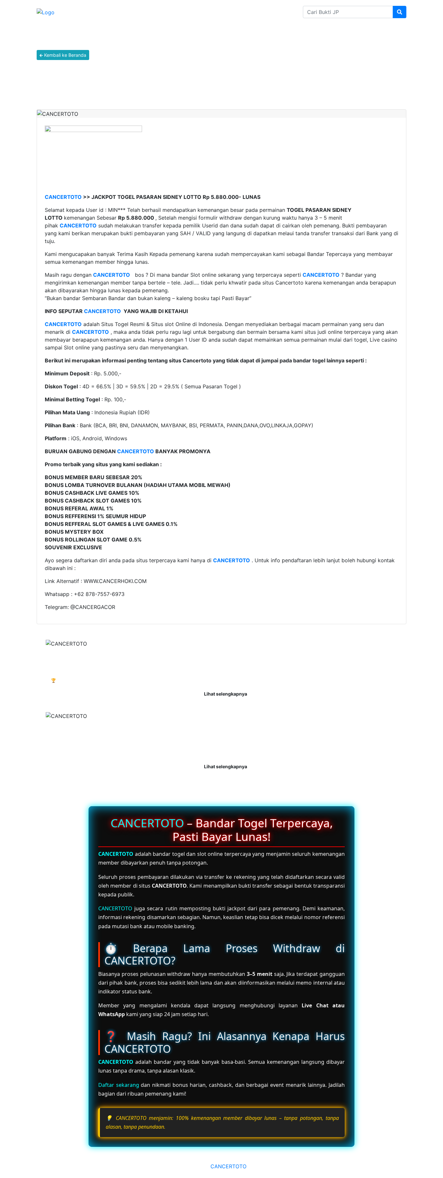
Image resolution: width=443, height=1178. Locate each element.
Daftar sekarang (118, 1084)
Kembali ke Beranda (64, 55)
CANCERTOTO (63, 197)
